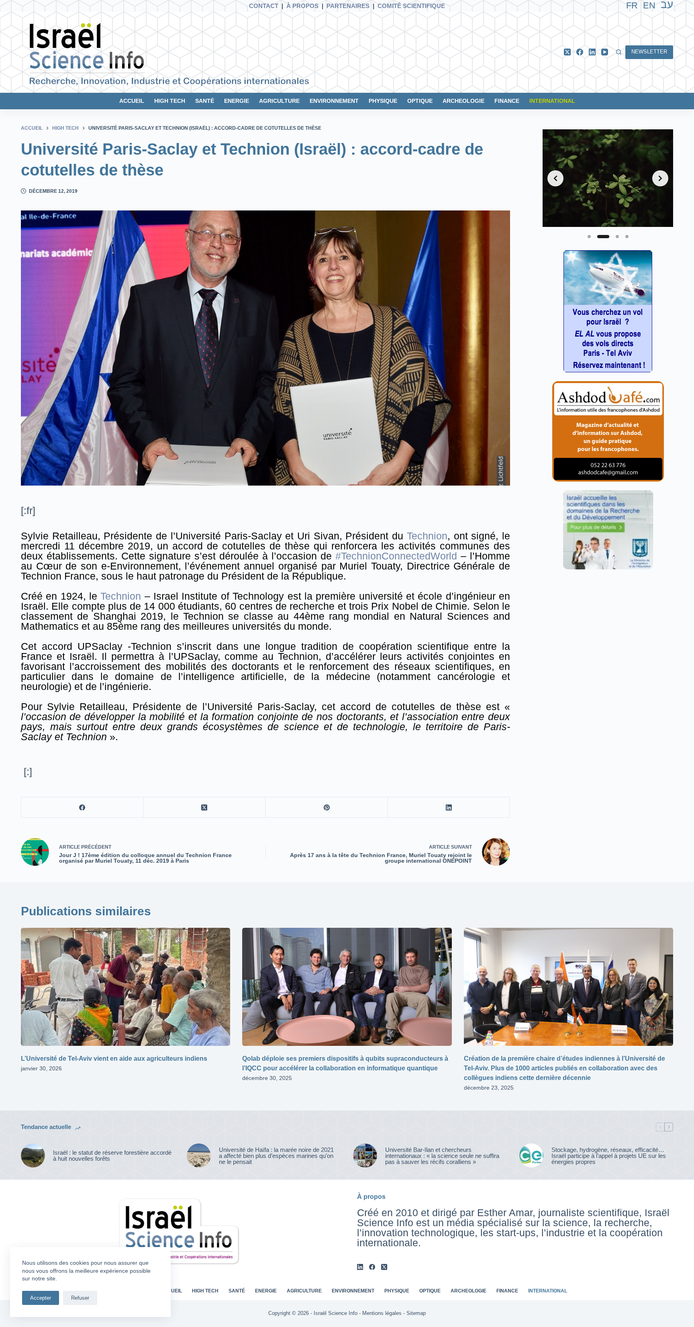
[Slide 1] (589, 236)
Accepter (40, 1298)
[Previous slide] (555, 178)
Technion (427, 535)
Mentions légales (382, 1313)
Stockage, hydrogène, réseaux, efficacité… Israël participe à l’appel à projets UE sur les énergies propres (608, 1156)
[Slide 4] (627, 236)
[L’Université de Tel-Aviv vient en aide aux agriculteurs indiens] (125, 986)
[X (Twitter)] (567, 52)
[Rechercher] (618, 52)
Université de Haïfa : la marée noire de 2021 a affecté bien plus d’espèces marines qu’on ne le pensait (276, 1156)
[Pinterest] (326, 807)
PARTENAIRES (348, 5)
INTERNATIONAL (552, 101)
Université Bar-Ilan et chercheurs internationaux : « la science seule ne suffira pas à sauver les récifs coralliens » (442, 1156)
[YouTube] (604, 52)
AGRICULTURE (279, 101)
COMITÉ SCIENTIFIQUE (411, 5)
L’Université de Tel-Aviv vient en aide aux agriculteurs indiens (114, 1058)
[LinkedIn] (592, 52)
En (649, 5)
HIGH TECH (169, 101)
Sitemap (416, 1313)
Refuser (80, 1298)
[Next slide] (660, 178)
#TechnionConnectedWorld (396, 555)
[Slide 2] (603, 236)
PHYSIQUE (383, 101)
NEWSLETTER (649, 52)
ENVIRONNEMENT (334, 101)
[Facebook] (579, 52)
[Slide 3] (617, 236)
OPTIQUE (420, 101)
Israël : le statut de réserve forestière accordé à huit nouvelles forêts (112, 1155)
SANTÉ (204, 101)
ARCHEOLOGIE (463, 101)
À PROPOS (302, 5)
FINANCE (506, 101)
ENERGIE (236, 101)
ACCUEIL (131, 101)
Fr (632, 5)
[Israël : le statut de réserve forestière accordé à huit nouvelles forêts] (33, 1155)
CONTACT (263, 5)
